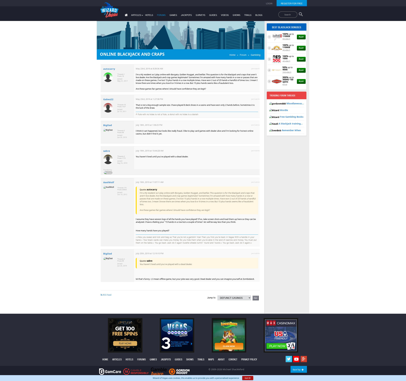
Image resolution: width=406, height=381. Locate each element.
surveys (200, 15)
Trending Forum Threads (282, 95)
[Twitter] (289, 359)
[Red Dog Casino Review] (277, 58)
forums (161, 15)
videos (225, 15)
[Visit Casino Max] (281, 335)
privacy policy (249, 359)
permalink (255, 68)
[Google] (304, 359)
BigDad (107, 125)
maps (211, 359)
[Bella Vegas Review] (277, 81)
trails (248, 15)
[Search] (301, 15)
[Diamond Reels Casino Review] (277, 70)
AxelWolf (108, 182)
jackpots (186, 15)
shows (236, 15)
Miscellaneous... (295, 103)
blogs (258, 15)
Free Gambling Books (291, 116)
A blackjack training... (291, 123)
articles (117, 359)
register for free (292, 3)
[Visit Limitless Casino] (125, 335)
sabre (106, 150)
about (221, 359)
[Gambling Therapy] (179, 371)
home (105, 359)
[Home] (125, 15)
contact (233, 359)
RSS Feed (106, 294)
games (173, 15)
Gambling (255, 55)
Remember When (291, 130)
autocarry (109, 68)
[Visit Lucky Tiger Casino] (229, 335)
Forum (243, 55)
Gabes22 (108, 99)
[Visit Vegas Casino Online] (177, 335)
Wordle (284, 110)
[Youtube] (296, 359)
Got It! (248, 378)
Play (301, 37)
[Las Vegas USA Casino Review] (277, 36)
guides (213, 15)
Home (232, 55)
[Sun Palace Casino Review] (277, 47)
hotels (149, 15)
